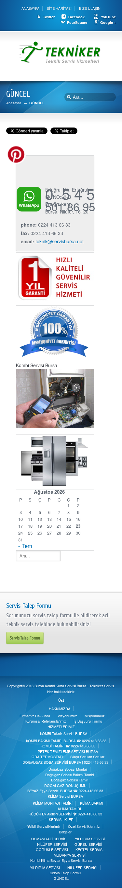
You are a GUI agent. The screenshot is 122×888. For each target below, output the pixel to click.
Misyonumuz (95, 715)
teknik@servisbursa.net (59, 241)
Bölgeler (65, 831)
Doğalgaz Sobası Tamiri (69, 779)
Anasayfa (13, 103)
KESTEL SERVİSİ (89, 849)
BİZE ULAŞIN (90, 8)
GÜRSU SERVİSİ (88, 844)
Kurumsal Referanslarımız (45, 721)
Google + (108, 22)
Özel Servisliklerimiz (84, 826)
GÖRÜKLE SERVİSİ (52, 849)
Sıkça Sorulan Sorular (87, 756)
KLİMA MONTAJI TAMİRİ (53, 803)
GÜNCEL (61, 878)
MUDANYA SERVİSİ (70, 855)
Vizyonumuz (67, 715)
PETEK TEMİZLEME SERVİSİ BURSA (68, 751)
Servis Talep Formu (25, 638)
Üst (61, 700)
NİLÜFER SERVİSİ (52, 844)
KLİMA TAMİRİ (69, 808)
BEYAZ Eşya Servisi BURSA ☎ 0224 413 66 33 (65, 790)
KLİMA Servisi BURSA (65, 796)
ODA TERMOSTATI (47, 756)
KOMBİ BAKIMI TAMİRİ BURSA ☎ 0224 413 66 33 (66, 740)
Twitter (49, 16)
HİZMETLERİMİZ (61, 726)
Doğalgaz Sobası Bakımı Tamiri (69, 774)
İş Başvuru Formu (88, 721)
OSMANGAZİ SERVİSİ (49, 838)
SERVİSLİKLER (61, 819)
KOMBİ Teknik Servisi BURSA (63, 733)
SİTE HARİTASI (59, 8)
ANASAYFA (30, 8)
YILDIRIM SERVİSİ (90, 838)
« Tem (25, 546)
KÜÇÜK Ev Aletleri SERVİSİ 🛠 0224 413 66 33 (65, 813)
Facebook (76, 16)
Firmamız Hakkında (35, 715)
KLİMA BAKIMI (91, 803)
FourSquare (77, 22)
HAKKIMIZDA (59, 708)
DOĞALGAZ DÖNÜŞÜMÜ (65, 785)
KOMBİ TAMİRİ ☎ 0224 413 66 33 (68, 745)
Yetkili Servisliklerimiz (44, 826)
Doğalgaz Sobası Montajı (67, 769)
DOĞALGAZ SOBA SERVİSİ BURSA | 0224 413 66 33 (65, 762)
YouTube (108, 16)
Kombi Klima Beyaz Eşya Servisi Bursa (61, 860)
